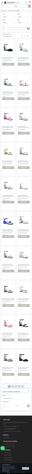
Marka (18, 14)
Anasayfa (3, 10)
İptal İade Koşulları (8, 459)
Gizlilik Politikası (7, 452)
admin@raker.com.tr (11, 428)
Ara (3, 26)
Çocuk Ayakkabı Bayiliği (9, 446)
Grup (3, 14)
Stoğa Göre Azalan (7, 36)
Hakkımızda (6, 438)
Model (3, 20)
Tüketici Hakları (7, 455)
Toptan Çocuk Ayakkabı (9, 444)
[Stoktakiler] (21, 36)
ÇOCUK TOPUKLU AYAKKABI (14, 10)
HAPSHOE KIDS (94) (8, 398)
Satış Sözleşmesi (8, 457)
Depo (18, 20)
